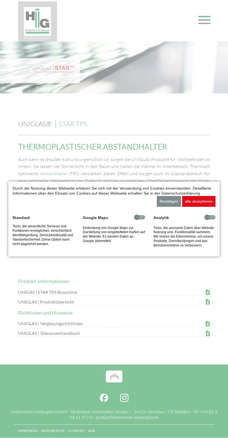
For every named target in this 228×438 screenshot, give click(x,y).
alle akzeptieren (199, 201)
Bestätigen (169, 201)
